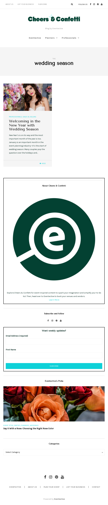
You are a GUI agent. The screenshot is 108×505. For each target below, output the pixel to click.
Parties (17, 425)
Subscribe (42, 4)
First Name (11, 349)
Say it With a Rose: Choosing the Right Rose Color (28, 428)
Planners (50, 38)
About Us (9, 4)
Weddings (34, 425)
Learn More (54, 300)
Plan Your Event (52, 487)
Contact (96, 487)
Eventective (35, 38)
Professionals (69, 38)
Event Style (8, 425)
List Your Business (26, 4)
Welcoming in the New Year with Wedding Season (24, 125)
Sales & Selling (29, 117)
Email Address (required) (17, 336)
